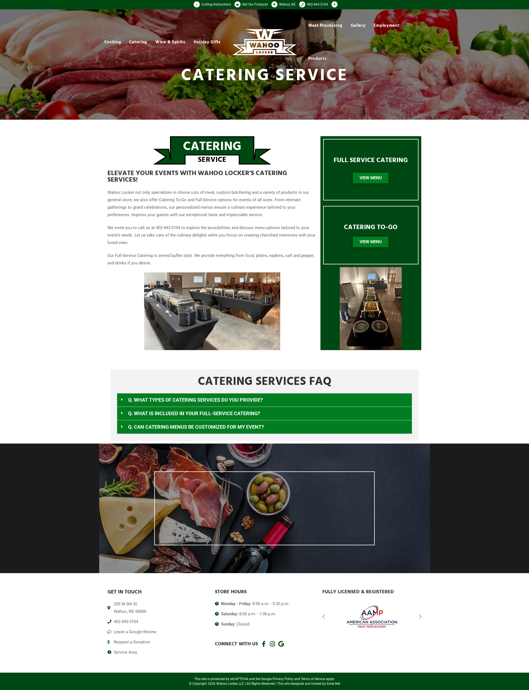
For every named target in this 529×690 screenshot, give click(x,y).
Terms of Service (313, 679)
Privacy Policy (282, 679)
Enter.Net (333, 684)
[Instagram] (272, 644)
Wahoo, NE (287, 4)
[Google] (281, 644)
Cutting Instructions (216, 4)
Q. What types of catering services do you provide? (195, 400)
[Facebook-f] (264, 644)
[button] (264, 400)
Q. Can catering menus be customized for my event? (196, 427)
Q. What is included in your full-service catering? (194, 413)
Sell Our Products (254, 4)
